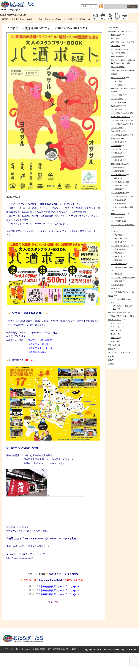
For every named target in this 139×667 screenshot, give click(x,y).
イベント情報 (115, 38)
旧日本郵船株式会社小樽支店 (121, 70)
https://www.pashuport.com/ (19, 558)
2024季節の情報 (117, 260)
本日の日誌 (115, 35)
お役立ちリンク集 (10, 649)
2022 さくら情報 (117, 102)
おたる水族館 (115, 46)
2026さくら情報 (117, 85)
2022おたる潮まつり (118, 238)
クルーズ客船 (115, 53)
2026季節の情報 (117, 281)
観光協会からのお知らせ (117, 312)
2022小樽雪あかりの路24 (120, 246)
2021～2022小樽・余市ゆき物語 (123, 225)
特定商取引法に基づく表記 (64, 649)
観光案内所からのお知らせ (23, 19)
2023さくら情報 (117, 95)
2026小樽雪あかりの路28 (120, 120)
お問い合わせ (89, 6)
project (110, 296)
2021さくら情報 (117, 99)
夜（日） (114, 334)
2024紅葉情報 (116, 167)
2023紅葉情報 (116, 217)
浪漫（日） (115, 338)
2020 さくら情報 (117, 285)
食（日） (114, 323)
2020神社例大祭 (117, 274)
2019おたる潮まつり (118, 185)
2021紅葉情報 (116, 171)
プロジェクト (113, 345)
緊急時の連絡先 (39, 649)
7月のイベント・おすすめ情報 (63, 574)
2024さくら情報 (117, 110)
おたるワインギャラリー (41, 344)
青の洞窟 (114, 288)
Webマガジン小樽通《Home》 (122, 299)
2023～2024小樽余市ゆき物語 (122, 278)
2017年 (111, 364)
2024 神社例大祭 (117, 221)
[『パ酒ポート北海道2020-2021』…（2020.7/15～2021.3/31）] (54, 191)
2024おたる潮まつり (118, 149)
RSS (49, 649)
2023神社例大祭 (117, 153)
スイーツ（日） (116, 327)
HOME (5, 19)
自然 (112, 74)
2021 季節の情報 (117, 204)
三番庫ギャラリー (117, 138)
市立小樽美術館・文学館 (120, 49)
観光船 (113, 231)
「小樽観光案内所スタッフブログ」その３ (59, 594)
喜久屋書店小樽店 (37, 352)
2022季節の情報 (117, 235)
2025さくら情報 (117, 81)
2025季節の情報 (117, 253)
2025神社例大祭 (117, 178)
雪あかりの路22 (116, 106)
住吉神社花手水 (116, 131)
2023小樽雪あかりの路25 (120, 113)
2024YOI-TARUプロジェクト (121, 292)
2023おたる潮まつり (118, 193)
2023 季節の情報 (117, 200)
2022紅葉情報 (116, 189)
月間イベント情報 (117, 67)
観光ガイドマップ (114, 320)
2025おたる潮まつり (118, 175)
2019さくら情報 (117, 128)
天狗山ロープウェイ (118, 78)
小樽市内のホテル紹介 (119, 164)
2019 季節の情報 (117, 249)
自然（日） (115, 331)
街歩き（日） (115, 341)
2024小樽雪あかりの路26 (120, 124)
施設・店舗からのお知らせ (50, 19)
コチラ (29, 360)
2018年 (111, 360)
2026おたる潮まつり (118, 182)
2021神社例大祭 (117, 160)
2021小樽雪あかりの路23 (120, 196)
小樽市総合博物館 (117, 57)
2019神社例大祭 (117, 256)
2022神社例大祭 (117, 142)
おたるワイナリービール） (42, 348)
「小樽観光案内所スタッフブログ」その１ (59, 586)
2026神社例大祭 (117, 242)
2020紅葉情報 (116, 157)
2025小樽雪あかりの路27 (120, 135)
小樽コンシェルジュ (118, 214)
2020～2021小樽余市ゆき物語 (122, 207)
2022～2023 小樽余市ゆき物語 (122, 267)
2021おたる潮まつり (118, 264)
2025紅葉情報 (116, 146)
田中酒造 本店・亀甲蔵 (40, 340)
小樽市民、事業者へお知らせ (118, 316)
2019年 (111, 356)
